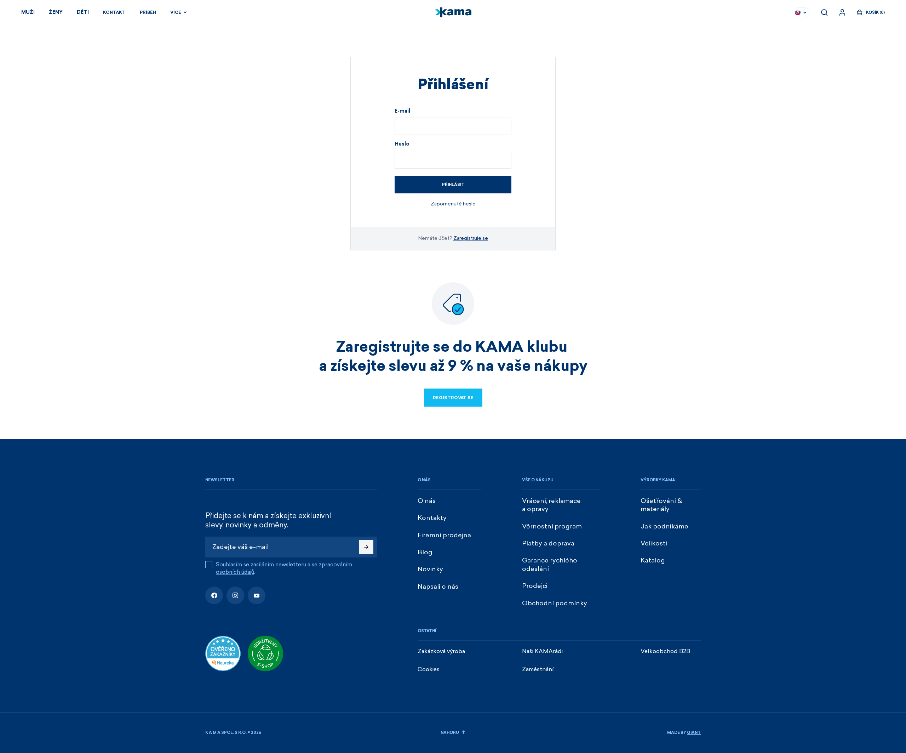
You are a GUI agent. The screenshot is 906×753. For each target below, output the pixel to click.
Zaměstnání (538, 669)
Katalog (653, 560)
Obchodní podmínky (554, 603)
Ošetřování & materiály (661, 505)
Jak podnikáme (664, 526)
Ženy (56, 12)
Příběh (148, 12)
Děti (83, 12)
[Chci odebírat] (366, 547)
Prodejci (534, 586)
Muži (28, 12)
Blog (425, 552)
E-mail (402, 111)
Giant (694, 732)
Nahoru (450, 732)
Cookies (429, 669)
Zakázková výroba (441, 651)
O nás (427, 501)
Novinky (430, 569)
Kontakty (432, 518)
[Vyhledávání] (824, 12)
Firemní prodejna (444, 535)
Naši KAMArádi (542, 651)
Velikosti (654, 543)
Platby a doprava (548, 543)
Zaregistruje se (470, 238)
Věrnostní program (552, 526)
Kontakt (114, 12)
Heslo (402, 144)
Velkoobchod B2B (665, 651)
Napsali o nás (438, 586)
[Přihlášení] (842, 12)
